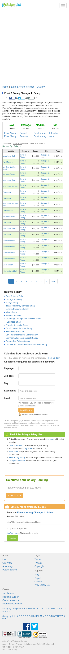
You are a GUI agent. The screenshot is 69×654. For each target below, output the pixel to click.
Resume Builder (10, 596)
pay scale (28, 448)
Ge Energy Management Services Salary (23, 318)
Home (5, 86)
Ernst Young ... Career (15, 133)
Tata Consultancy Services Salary (20, 305)
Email (7, 398)
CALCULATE (14, 495)
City (6, 383)
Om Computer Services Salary (19, 328)
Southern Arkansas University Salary (22, 337)
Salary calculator (16, 445)
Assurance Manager (10, 186)
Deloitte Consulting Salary (17, 308)
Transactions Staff (10, 271)
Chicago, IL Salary (14, 299)
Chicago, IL (45, 155)
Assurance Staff (9, 156)
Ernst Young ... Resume (16, 136)
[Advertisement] (34, 46)
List (4, 559)
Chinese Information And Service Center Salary (26, 344)
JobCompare (12, 533)
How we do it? (54, 357)
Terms (37, 559)
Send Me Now (26, 410)
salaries (50, 439)
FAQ (36, 574)
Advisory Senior (9, 174)
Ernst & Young (23, 156)
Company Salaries (17, 460)
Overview (7, 562)
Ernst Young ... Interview (46, 133)
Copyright (39, 566)
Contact (38, 581)
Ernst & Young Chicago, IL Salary (28, 86)
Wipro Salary (11, 312)
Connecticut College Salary (18, 341)
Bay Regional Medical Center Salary (22, 334)
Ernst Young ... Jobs (44, 136)
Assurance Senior (10, 180)
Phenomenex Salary (15, 331)
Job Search (8, 593)
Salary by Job (8, 616)
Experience (10, 390)
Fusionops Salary (13, 321)
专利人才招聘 (18, 646)
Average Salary (36, 644)
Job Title (9, 375)
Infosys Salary (12, 302)
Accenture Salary (13, 315)
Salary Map (14, 451)
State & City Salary (17, 457)
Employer (9, 368)
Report (37, 578)
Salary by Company (11, 608)
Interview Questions (12, 603)
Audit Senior (8, 265)
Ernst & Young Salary (15, 296)
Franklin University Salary (17, 325)
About (5, 644)
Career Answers (10, 600)
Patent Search (9, 569)
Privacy (38, 562)
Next (54, 281)
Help (26, 644)
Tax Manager (8, 162)
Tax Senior (7, 192)
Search (12, 538)
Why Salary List (42, 584)
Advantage (7, 566)
